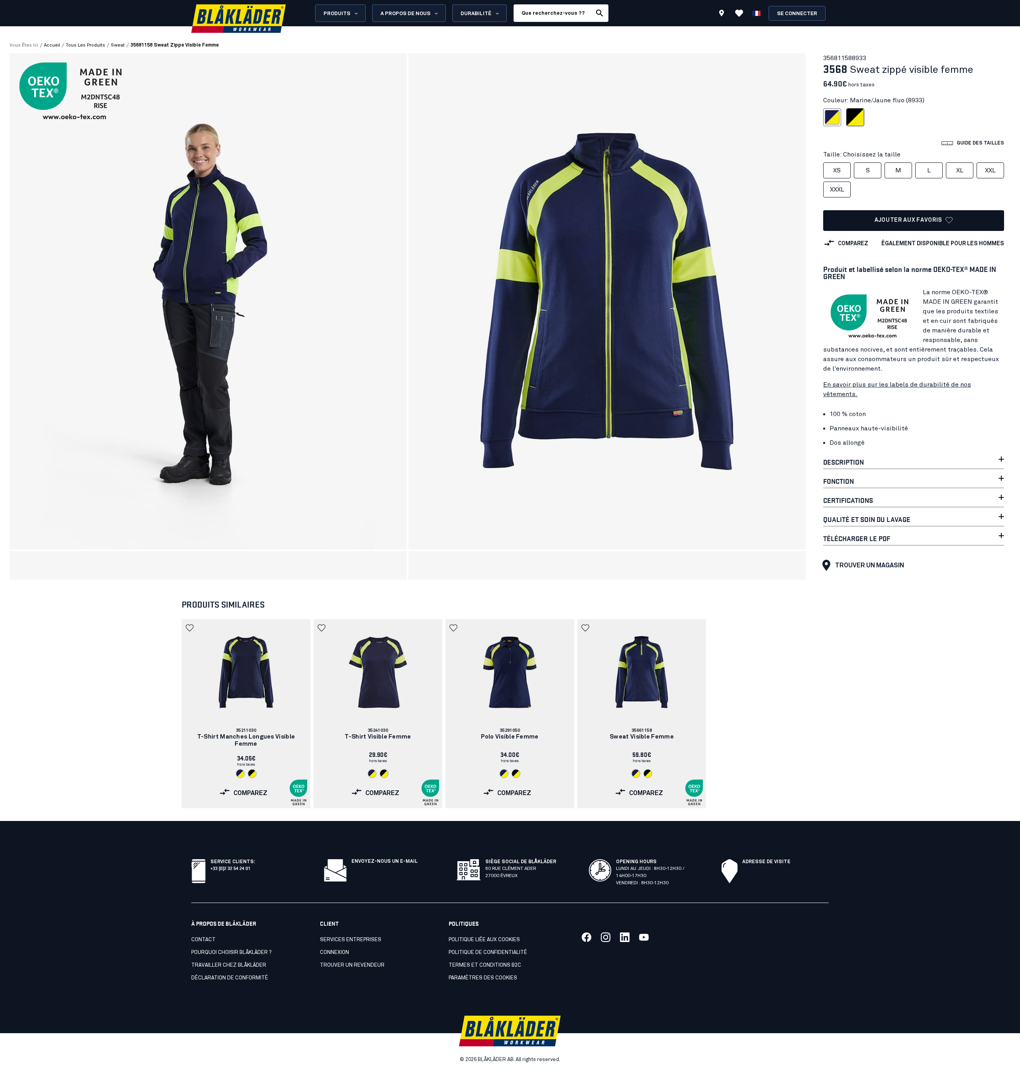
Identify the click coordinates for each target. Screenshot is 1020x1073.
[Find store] (721, 14)
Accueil (52, 45)
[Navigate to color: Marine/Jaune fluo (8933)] (504, 773)
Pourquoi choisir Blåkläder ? (231, 952)
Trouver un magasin (869, 565)
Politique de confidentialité (488, 952)
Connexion (334, 952)
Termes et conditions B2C (485, 965)
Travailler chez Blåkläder (228, 965)
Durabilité (476, 13)
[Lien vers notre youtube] (644, 937)
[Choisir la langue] (756, 13)
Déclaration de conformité (229, 978)
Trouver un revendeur (352, 965)
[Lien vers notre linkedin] (625, 937)
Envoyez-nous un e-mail (384, 861)
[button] (190, 628)
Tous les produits (85, 45)
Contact (203, 939)
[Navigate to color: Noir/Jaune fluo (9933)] (252, 773)
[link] (246, 713)
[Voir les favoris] (739, 13)
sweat (118, 45)
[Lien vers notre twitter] (605, 937)
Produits (337, 13)
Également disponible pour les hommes (942, 243)
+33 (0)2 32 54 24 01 (230, 868)
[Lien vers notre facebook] (586, 937)
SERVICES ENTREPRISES (350, 939)
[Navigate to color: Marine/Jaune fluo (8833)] (240, 773)
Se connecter (797, 13)
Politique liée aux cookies (484, 939)
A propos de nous (405, 13)
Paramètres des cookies (483, 978)
